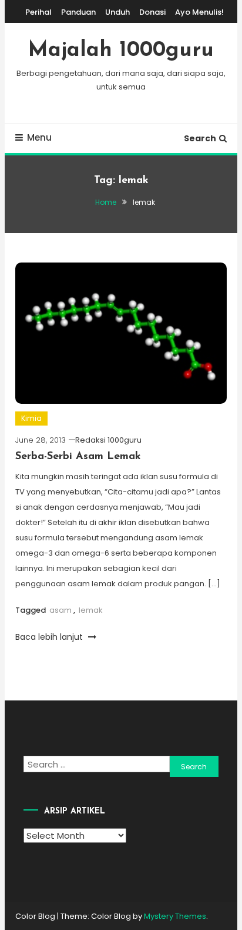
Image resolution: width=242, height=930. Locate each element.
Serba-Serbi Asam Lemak (78, 456)
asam (60, 610)
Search (200, 138)
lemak (91, 610)
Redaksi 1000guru (108, 440)
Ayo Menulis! (199, 12)
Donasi (152, 12)
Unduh (117, 12)
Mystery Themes (175, 916)
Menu (39, 137)
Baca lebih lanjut (50, 637)
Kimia (31, 418)
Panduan (78, 12)
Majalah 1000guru (121, 50)
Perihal (38, 12)
